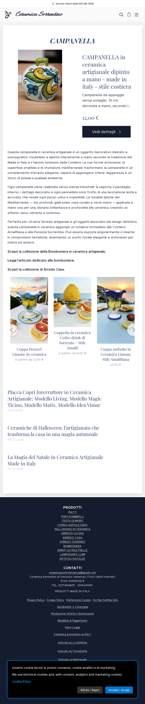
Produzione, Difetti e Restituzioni (72, 613)
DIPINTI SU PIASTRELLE (72, 550)
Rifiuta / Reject (90, 690)
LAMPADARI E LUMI (72, 554)
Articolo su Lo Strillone (72, 642)
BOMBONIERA (72, 546)
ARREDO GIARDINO (72, 541)
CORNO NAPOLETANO (72, 525)
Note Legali (72, 627)
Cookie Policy (21, 681)
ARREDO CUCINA (72, 533)
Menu (136, 14)
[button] (121, 14)
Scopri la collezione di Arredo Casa (36, 269)
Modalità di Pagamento (72, 620)
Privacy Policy (35, 600)
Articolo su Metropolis (72, 659)
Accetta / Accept (119, 690)
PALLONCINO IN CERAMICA (72, 529)
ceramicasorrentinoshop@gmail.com (72, 572)
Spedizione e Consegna (72, 607)
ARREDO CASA (72, 537)
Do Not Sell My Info (105, 600)
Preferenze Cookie (78, 600)
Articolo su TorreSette (72, 651)
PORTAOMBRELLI (72, 516)
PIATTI (72, 512)
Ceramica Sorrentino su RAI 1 (72, 634)
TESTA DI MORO (72, 520)
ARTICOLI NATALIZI (72, 558)
